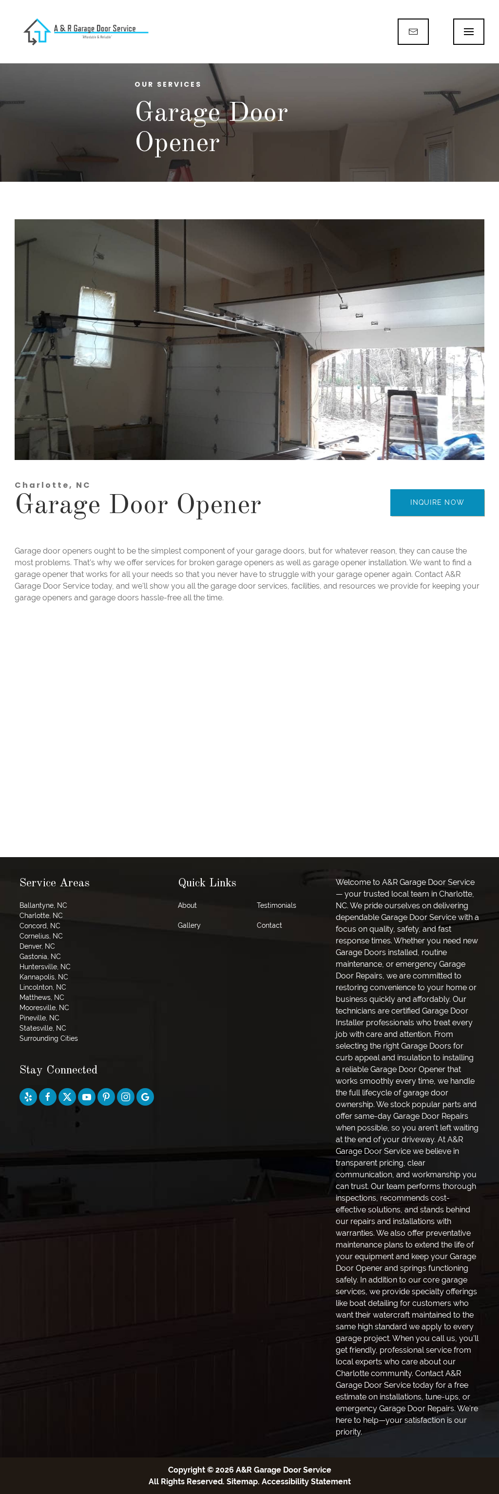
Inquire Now (437, 502)
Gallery (189, 925)
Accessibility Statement (306, 1481)
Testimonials (276, 905)
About (187, 905)
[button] (468, 32)
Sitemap (242, 1481)
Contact (269, 925)
